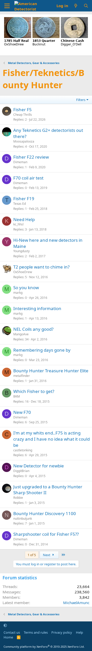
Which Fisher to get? (33, 391)
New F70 (22, 412)
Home (8, 637)
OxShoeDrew (22, 272)
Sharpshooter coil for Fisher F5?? (46, 534)
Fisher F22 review (31, 157)
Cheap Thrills (22, 114)
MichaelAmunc (76, 602)
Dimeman (20, 162)
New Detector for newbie (38, 466)
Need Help (24, 219)
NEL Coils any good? (33, 329)
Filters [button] (80, 99)
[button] (5, 625)
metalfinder (21, 376)
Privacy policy (61, 632)
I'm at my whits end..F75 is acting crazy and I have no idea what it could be (51, 439)
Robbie (18, 497)
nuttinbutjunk (22, 518)
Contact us (12, 632)
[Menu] (7, 6)
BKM (16, 396)
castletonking (22, 450)
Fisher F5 (22, 109)
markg (17, 292)
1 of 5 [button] (32, 555)
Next (47, 555)
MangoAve (21, 334)
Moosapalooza (23, 141)
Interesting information (37, 308)
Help (79, 632)
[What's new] (76, 5)
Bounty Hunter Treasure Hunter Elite (50, 371)
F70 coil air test (28, 178)
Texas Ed (19, 203)
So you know (26, 287)
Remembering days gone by (42, 350)
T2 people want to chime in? (41, 267)
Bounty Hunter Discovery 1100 (44, 513)
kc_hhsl (18, 224)
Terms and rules (36, 632)
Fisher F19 (23, 198)
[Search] (86, 5)
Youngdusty (21, 251)
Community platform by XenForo (44, 646)
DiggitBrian (21, 471)
